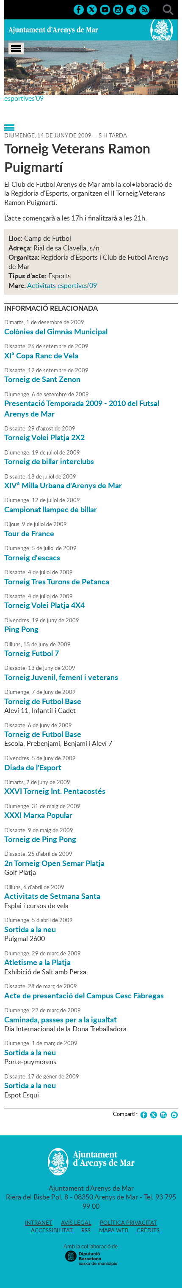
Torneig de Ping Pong (40, 839)
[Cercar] (168, 8)
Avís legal (76, 1222)
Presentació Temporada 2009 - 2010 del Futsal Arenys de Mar (81, 408)
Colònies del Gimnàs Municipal (56, 331)
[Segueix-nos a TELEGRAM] (131, 8)
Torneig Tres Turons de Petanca (56, 581)
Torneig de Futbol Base (42, 701)
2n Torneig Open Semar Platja (54, 863)
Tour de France (29, 533)
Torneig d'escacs (32, 557)
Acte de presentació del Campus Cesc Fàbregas (84, 995)
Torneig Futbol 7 (31, 653)
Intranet (38, 1222)
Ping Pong (21, 629)
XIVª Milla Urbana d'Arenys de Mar (63, 485)
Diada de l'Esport (32, 767)
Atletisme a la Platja (37, 962)
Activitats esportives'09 (62, 285)
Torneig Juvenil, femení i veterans (61, 677)
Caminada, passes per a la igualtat (60, 1019)
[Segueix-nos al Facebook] (78, 8)
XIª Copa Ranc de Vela (41, 355)
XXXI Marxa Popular (38, 814)
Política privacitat (128, 1222)
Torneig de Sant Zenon (42, 379)
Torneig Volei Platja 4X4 (44, 605)
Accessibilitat (52, 1230)
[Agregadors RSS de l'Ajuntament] (144, 8)
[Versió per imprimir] (173, 1115)
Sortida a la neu (30, 929)
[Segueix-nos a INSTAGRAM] (118, 8)
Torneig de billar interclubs (49, 461)
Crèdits (148, 1230)
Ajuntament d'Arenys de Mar (53, 30)
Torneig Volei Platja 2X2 (44, 437)
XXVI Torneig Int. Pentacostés (54, 790)
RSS (86, 1230)
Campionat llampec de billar (50, 509)
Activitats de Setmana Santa (52, 895)
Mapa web (113, 1230)
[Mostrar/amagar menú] (16, 48)
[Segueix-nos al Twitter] (91, 8)
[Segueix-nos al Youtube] (104, 8)
